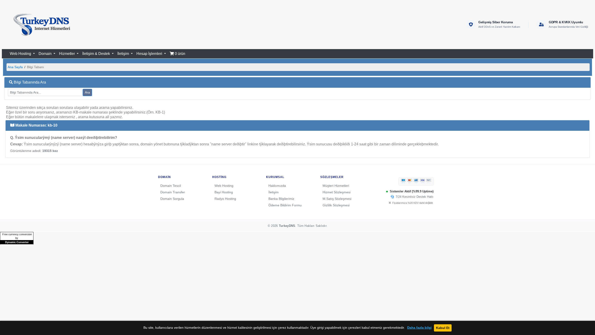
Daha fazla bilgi (419, 327)
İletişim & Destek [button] (96, 54)
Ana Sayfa (15, 67)
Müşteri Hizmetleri (336, 186)
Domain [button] (46, 54)
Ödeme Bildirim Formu (285, 205)
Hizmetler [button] (67, 54)
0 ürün (179, 54)
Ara (87, 92)
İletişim (273, 192)
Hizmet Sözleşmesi (336, 192)
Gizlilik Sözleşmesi (336, 205)
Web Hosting (224, 186)
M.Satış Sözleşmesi (337, 199)
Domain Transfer (172, 192)
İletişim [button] (123, 54)
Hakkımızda (277, 186)
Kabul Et (443, 328)
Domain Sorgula (172, 199)
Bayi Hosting (224, 192)
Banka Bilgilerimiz (281, 199)
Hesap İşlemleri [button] (149, 54)
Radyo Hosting (225, 199)
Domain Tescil (170, 186)
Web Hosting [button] (21, 54)
